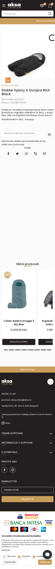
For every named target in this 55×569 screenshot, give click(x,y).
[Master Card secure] (32, 516)
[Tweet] (17, 153)
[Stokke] (8, 80)
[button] (49, 137)
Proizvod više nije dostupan (19, 133)
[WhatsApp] (26, 153)
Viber (7, 423)
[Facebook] (8, 153)
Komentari (27, 192)
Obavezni (11, 556)
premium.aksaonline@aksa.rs (16, 399)
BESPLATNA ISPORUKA (28, 21)
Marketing (41, 556)
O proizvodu (27, 172)
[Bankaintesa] (23, 522)
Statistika (26, 556)
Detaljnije (29, 119)
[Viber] (35, 153)
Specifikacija (27, 182)
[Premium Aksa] (14, 5)
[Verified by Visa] (20, 516)
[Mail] (44, 153)
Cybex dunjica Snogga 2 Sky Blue (19, 322)
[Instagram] (12, 470)
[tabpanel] (27, 64)
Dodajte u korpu (19, 341)
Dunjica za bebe (10, 85)
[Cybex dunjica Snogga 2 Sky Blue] (18, 294)
